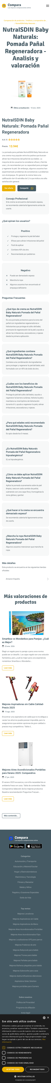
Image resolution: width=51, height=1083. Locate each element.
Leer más (8, 667)
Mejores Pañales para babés (25, 960)
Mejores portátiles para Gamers (25, 986)
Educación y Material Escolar (25, 866)
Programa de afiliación (25, 1007)
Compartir (24, 188)
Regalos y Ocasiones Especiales (25, 892)
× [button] (48, 1018)
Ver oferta (8, 188)
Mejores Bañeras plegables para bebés (25, 965)
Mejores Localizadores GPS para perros (25, 939)
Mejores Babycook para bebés (25, 950)
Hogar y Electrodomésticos (25, 871)
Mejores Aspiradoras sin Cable (25, 919)
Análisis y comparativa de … (36, 20)
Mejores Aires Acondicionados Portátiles (25, 929)
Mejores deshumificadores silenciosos (25, 976)
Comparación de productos (14, 20)
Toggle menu (48, 6)
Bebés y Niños (25, 887)
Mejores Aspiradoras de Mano (25, 924)
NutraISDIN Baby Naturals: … (26, 23)
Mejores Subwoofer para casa (25, 970)
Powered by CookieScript (25, 1080)
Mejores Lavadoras (25, 913)
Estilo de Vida (25, 897)
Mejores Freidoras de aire (25, 944)
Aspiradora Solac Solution (25, 981)
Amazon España (13, 578)
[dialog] (25, 1048)
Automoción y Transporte (25, 861)
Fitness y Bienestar (25, 882)
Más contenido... (11, 815)
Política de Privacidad (25, 1002)
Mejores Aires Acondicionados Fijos (25, 934)
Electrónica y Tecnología (25, 877)
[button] (25, 1076)
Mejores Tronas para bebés (25, 955)
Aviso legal (25, 1012)
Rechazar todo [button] (37, 1069)
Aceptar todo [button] (13, 1069)
